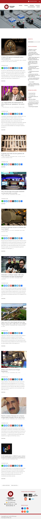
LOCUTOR (23, 156)
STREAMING (32, 5)
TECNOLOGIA (14, 61)
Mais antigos (6, 485)
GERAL (21, 60)
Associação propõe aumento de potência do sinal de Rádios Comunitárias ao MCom (34, 54)
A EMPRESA (26, 5)
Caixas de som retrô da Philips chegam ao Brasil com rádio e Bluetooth (34, 75)
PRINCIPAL (20, 5)
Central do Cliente (33, 1)
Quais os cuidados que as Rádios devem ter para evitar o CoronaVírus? (33, 84)
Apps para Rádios (32, 99)
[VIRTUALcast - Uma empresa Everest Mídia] (10, 495)
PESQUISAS (3, 231)
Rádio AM (10, 61)
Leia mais (3, 80)
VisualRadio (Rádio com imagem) (33, 97)
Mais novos (14, 485)
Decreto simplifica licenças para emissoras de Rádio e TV (33, 79)
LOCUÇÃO (19, 156)
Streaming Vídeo (32, 94)
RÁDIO (7, 61)
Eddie (3, 156)
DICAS (21, 230)
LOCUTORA (3, 157)
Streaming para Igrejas (33, 106)
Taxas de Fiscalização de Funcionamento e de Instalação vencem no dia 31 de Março (33, 68)
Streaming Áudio (32, 93)
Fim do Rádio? (31, 82)
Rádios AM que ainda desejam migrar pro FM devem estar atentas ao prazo (32, 63)
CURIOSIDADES (16, 60)
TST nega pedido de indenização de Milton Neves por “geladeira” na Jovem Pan (12, 104)
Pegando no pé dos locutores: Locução (32, 50)
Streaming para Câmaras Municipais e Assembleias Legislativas (33, 103)
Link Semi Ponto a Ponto (34, 101)
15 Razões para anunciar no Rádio (33, 72)
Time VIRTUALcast (6, 60)
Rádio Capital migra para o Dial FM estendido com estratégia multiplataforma (34, 58)
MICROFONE (7, 157)
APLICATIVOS (38, 5)
